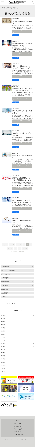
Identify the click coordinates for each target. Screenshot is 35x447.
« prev (5, 245)
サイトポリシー (17, 426)
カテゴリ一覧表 (10, 303)
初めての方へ (17, 423)
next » (25, 248)
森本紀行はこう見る (11, 7)
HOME (3, 7)
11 (19, 248)
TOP (17, 421)
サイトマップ (17, 429)
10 (15, 248)
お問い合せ (17, 432)
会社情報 (17, 434)
